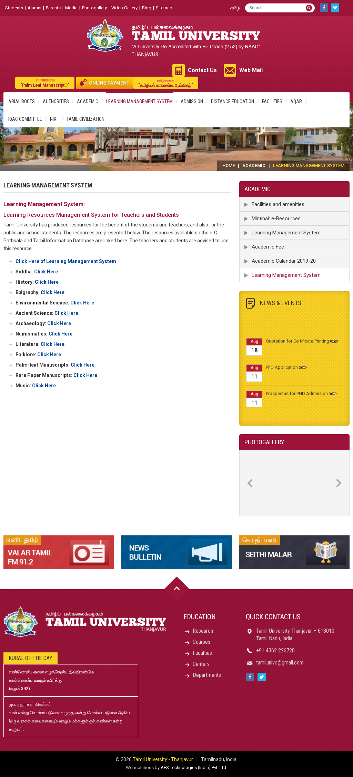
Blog (146, 7)
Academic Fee (268, 247)
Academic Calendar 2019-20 (284, 261)
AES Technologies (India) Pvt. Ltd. (194, 767)
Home (228, 165)
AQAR (296, 101)
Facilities (272, 101)
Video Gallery (124, 7)
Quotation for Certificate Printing (297, 336)
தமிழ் (235, 7)
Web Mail (251, 70)
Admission (192, 101)
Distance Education (232, 101)
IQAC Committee (25, 119)
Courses (201, 642)
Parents (53, 7)
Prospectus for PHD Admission (297, 388)
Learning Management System (139, 101)
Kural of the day (30, 658)
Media (71, 7)
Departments (207, 675)
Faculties (202, 653)
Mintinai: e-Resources (276, 218)
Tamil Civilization (85, 119)
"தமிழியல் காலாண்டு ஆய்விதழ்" (165, 83)
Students (14, 7)
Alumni (34, 7)
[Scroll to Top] (176, 589)
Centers (201, 664)
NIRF (54, 119)
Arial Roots (21, 101)
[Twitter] (335, 7)
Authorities (56, 101)
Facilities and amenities (278, 204)
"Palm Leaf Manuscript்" (44, 83)
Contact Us (202, 70)
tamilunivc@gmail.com (280, 662)
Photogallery (94, 7)
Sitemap (164, 7)
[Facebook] (324, 7)
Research (203, 631)
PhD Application (282, 362)
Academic (87, 101)
